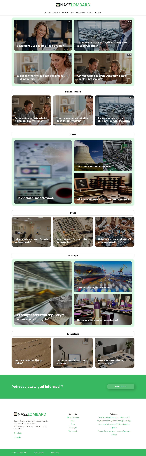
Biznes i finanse (52, 13)
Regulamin (55, 452)
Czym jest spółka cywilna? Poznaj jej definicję (114, 421)
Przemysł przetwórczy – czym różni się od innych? (41, 317)
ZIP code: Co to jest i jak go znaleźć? (28, 361)
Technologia (68, 13)
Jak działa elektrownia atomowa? (94, 166)
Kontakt (17, 437)
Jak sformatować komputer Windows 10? (114, 417)
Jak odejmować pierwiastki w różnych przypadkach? (103, 199)
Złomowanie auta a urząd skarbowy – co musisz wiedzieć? (102, 44)
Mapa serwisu (39, 452)
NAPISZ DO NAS (120, 386)
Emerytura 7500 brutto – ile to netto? (40, 45)
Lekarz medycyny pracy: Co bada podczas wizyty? (31, 240)
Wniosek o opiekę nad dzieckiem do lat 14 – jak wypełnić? (42, 77)
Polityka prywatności (19, 452)
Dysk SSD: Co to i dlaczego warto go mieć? (111, 361)
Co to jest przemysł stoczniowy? (93, 287)
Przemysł (80, 13)
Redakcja (18, 433)
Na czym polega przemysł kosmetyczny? (97, 320)
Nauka (98, 13)
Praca (90, 13)
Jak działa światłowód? (36, 198)
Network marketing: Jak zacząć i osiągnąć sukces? (114, 240)
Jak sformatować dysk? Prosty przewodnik (71, 361)
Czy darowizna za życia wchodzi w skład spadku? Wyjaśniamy (101, 77)
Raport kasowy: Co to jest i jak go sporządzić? (71, 240)
